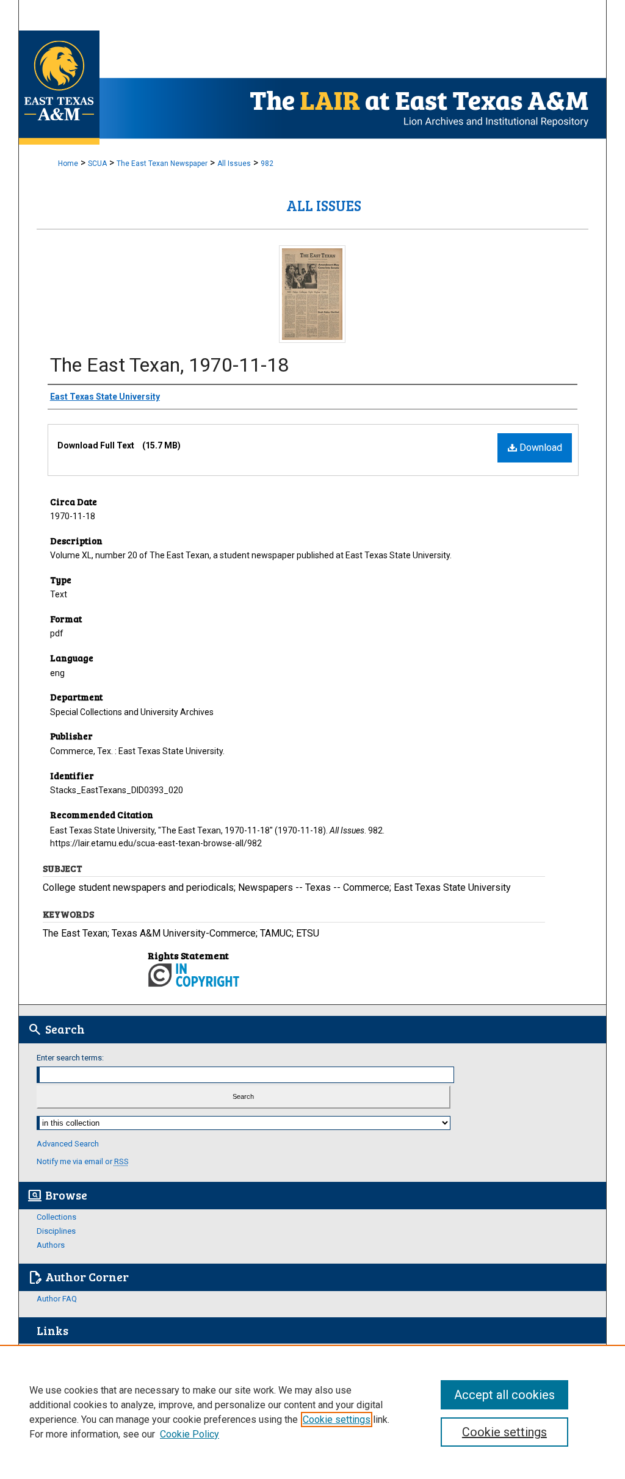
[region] (312, 1412)
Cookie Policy (189, 1434)
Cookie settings (336, 1419)
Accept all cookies (504, 1394)
